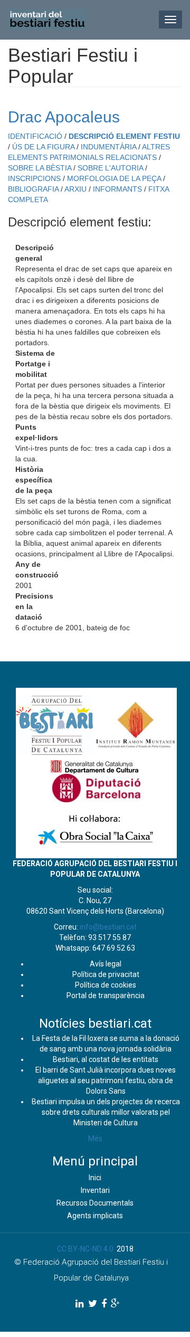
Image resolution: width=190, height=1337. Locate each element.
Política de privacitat (105, 974)
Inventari (95, 1190)
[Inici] (47, 19)
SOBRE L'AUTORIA (110, 168)
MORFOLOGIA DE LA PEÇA (114, 178)
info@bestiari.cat (108, 927)
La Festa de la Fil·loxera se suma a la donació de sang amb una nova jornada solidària (105, 1043)
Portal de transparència (105, 995)
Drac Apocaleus (64, 117)
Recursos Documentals (95, 1203)
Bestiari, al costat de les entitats (105, 1059)
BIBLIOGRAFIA (33, 189)
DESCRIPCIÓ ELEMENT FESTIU (124, 136)
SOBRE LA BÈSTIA (39, 168)
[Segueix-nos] (79, 1303)
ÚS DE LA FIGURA (43, 147)
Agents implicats (95, 1215)
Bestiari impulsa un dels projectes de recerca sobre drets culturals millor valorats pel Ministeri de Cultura (106, 1112)
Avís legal (105, 964)
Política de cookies (105, 985)
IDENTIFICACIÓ (35, 136)
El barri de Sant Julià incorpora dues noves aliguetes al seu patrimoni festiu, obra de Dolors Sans (105, 1080)
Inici (95, 1177)
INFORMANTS (117, 189)
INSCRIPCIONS (34, 178)
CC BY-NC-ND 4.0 (85, 1249)
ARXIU (75, 189)
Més (95, 1138)
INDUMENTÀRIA (108, 147)
